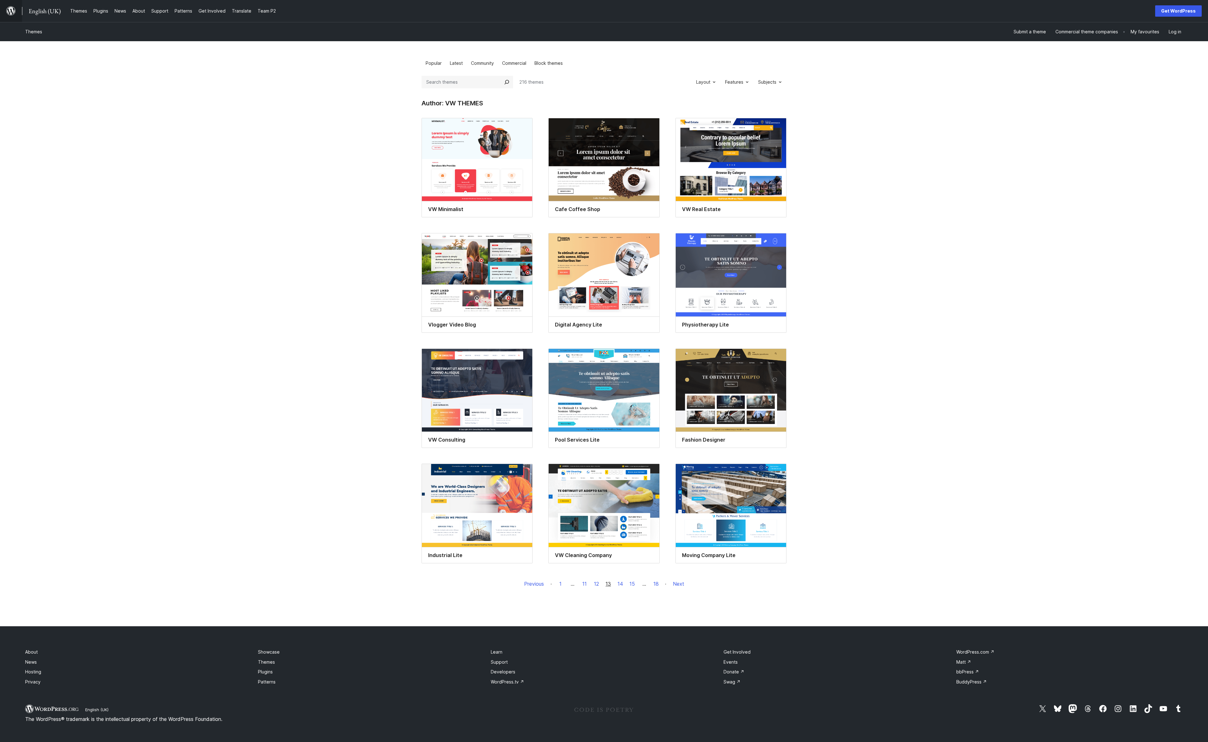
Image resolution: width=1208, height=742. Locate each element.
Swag (732, 681)
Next (678, 584)
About (31, 652)
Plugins (265, 671)
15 (632, 584)
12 (596, 584)
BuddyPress (971, 681)
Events (731, 662)
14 (620, 584)
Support (499, 662)
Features (734, 82)
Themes (33, 31)
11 (584, 584)
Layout (703, 82)
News (31, 662)
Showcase (269, 652)
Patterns (267, 681)
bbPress (967, 671)
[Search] (507, 82)
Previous (534, 584)
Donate (734, 671)
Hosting (33, 671)
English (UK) (97, 709)
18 (656, 584)
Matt (963, 662)
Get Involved (737, 652)
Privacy (33, 681)
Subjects (767, 82)
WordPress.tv (507, 681)
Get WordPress (1178, 11)
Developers (503, 671)
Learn (496, 652)
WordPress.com (975, 652)
